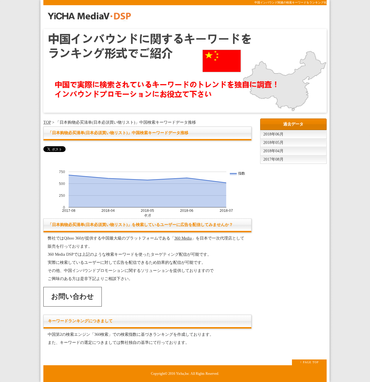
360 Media (183, 238)
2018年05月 (273, 142)
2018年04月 (273, 151)
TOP (47, 122)
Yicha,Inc (182, 374)
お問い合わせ (72, 296)
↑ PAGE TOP (309, 362)
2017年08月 (273, 159)
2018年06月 (273, 134)
